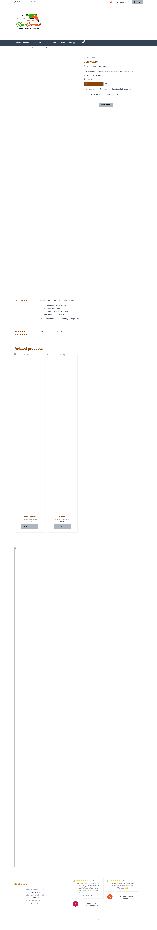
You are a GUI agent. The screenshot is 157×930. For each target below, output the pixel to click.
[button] (128, 2)
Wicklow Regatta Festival (35, 889)
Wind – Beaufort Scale (34, 900)
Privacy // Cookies (76, 923)
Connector (88, 79)
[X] (145, 923)
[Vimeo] (138, 923)
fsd (129, 71)
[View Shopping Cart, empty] (83, 43)
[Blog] (135, 923)
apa (125, 71)
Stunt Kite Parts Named (35, 895)
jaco (131, 71)
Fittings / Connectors (91, 57)
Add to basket (106, 105)
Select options (29, 527)
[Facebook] (141, 923)
